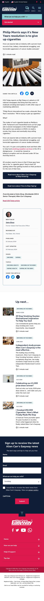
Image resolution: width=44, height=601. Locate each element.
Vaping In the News (26, 268)
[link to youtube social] (23, 530)
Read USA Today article (11, 201)
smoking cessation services (22, 149)
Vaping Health (12, 268)
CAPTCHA (6, 496)
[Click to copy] (18, 278)
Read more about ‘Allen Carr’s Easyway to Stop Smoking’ (22, 176)
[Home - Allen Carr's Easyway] (9, 10)
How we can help (22, 545)
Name (5, 454)
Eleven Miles (32, 570)
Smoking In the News (28, 265)
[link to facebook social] (13, 530)
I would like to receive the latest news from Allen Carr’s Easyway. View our (22, 489)
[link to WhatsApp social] (30, 530)
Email (5, 465)
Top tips (22, 558)
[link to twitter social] (17, 530)
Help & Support (22, 552)
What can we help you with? (13, 476)
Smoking (10, 257)
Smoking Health (12, 265)
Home (22, 539)
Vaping (18, 257)
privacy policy (33, 490)
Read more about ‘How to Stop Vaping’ (22, 186)
